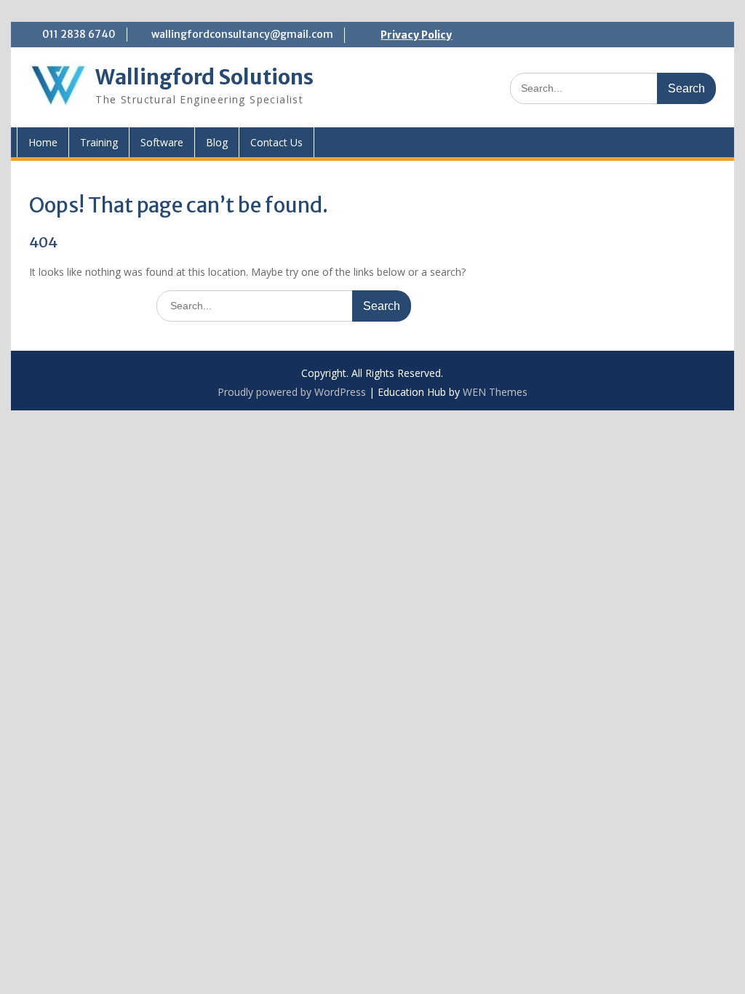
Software (161, 142)
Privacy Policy (416, 34)
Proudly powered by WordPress (292, 392)
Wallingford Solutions (204, 77)
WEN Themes (495, 392)
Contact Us (276, 142)
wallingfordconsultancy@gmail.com (242, 34)
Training (99, 142)
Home (42, 142)
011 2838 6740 (79, 34)
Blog (217, 142)
